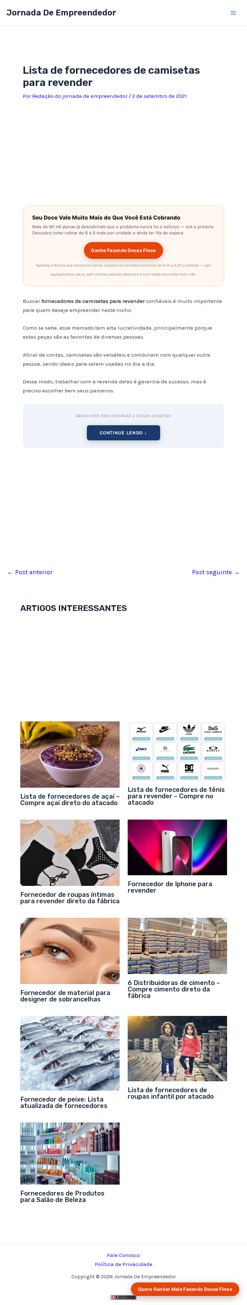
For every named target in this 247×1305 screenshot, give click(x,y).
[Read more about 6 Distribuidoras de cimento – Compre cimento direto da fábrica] (177, 945)
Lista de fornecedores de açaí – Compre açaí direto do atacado (70, 800)
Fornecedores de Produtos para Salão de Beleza (62, 1196)
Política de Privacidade (123, 1264)
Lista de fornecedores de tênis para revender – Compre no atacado (176, 796)
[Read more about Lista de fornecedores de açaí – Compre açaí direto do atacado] (70, 754)
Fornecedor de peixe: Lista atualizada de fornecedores (63, 1102)
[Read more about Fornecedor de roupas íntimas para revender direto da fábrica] (70, 852)
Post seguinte (216, 572)
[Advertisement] (123, 150)
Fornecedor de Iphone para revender (170, 887)
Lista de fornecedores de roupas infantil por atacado (171, 1093)
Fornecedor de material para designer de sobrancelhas (65, 996)
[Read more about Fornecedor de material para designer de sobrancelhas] (70, 950)
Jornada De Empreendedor (61, 13)
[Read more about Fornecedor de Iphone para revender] (177, 847)
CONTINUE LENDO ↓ (123, 433)
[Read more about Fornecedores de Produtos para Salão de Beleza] (70, 1153)
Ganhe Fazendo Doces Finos (123, 250)
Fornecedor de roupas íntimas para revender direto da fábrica (70, 898)
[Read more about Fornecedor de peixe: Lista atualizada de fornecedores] (70, 1052)
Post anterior (30, 572)
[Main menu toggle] (233, 12)
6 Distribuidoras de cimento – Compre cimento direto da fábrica (174, 989)
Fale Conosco (123, 1255)
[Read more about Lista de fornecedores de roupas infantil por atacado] (177, 1048)
